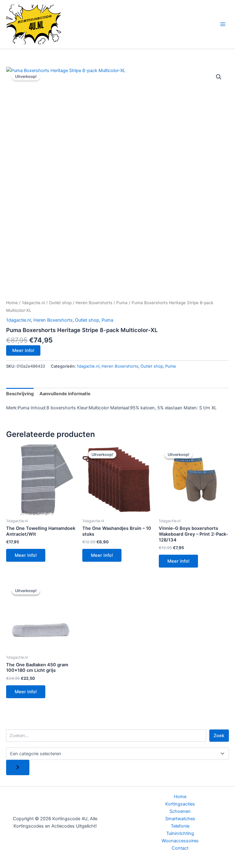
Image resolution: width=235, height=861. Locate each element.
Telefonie (180, 826)
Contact (180, 848)
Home (12, 302)
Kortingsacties (180, 804)
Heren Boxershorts (94, 302)
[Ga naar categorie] (17, 767)
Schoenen (180, 811)
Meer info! (23, 350)
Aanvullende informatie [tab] (65, 393)
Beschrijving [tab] (20, 393)
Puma (122, 302)
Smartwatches (180, 818)
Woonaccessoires (180, 841)
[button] (218, 76)
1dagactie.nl (33, 302)
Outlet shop (60, 302)
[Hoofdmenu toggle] (223, 24)
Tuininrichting (180, 833)
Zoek (219, 735)
